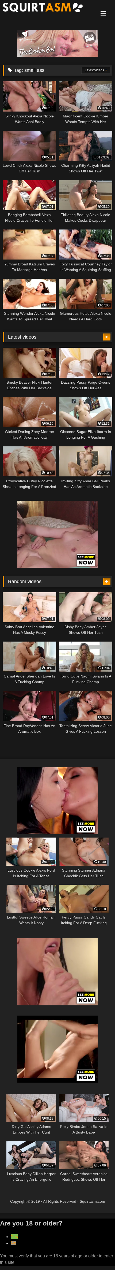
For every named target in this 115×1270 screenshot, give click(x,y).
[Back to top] (98, 1254)
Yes (14, 1236)
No (13, 1243)
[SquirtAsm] (47, 8)
